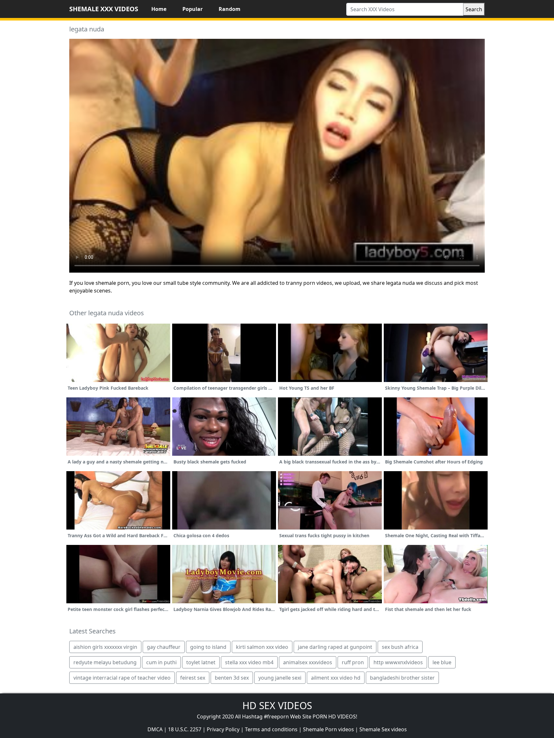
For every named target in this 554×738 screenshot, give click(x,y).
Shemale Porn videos (328, 729)
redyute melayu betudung (105, 662)
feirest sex (192, 677)
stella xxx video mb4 (249, 662)
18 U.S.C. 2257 (184, 729)
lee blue (441, 662)
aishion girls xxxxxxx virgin (105, 646)
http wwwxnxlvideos (398, 662)
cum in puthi (161, 662)
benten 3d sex (232, 677)
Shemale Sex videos (383, 729)
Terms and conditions (271, 729)
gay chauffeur (163, 646)
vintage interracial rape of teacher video (122, 677)
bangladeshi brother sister (402, 677)
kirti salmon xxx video (262, 646)
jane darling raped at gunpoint (335, 646)
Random (229, 9)
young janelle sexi (279, 677)
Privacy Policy (223, 729)
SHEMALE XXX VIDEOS (103, 8)
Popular (192, 9)
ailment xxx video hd (335, 677)
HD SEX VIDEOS (277, 705)
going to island (208, 646)
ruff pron (353, 662)
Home (158, 9)
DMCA (155, 729)
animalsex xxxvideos (307, 662)
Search (474, 9)
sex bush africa (400, 646)
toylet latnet (200, 662)
